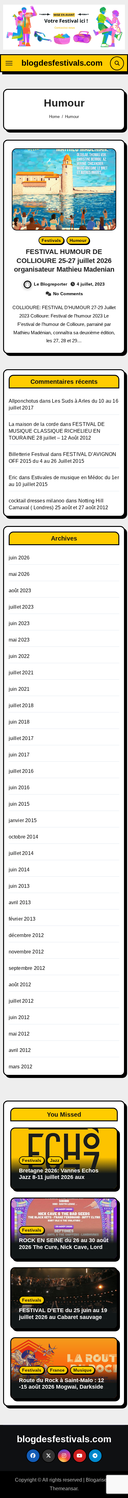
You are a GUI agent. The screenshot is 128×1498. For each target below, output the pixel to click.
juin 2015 (19, 804)
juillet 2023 (21, 607)
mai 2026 (19, 574)
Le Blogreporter (50, 284)
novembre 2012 (26, 951)
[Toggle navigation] (9, 63)
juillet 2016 (21, 771)
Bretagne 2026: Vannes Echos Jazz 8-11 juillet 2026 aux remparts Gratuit (58, 1177)
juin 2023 (19, 623)
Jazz (54, 1160)
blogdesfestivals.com (62, 63)
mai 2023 (19, 639)
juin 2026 (19, 557)
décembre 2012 (26, 935)
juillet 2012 (21, 1001)
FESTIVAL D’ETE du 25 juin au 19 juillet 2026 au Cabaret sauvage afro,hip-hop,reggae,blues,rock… (63, 1317)
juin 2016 (19, 787)
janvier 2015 (23, 820)
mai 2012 (19, 1033)
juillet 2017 (21, 738)
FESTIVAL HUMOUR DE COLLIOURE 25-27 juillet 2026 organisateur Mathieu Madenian (64, 260)
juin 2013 (19, 886)
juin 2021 (19, 689)
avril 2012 (20, 1050)
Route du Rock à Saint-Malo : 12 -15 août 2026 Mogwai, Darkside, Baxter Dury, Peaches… (62, 1387)
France (57, 1370)
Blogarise (96, 1480)
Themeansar (63, 1488)
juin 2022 (19, 656)
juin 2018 (19, 722)
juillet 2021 (21, 672)
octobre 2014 (23, 836)
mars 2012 (21, 1066)
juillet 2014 (21, 853)
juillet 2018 (21, 705)
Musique (82, 1370)
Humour (78, 240)
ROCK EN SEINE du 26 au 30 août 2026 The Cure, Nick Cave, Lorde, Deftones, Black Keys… (63, 1247)
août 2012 (20, 984)
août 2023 (20, 590)
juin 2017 (19, 754)
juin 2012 (19, 1017)
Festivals (51, 240)
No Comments (68, 293)
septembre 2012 (27, 968)
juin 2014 (19, 869)
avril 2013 (20, 902)
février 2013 (22, 919)
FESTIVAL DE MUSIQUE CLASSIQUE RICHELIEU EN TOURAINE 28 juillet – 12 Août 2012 (57, 431)
